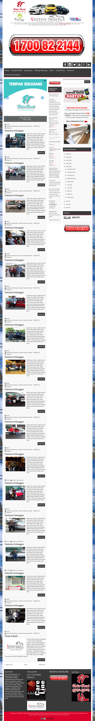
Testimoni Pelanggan (14, 131)
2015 (67, 207)
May (68, 191)
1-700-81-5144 (26, 120)
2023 (67, 157)
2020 (67, 160)
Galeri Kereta (60, 70)
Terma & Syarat (11, 636)
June (68, 188)
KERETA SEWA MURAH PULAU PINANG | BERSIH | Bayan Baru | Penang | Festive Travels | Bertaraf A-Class (46, 713)
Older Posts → (42, 664)
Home (25, 664)
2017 (67, 201)
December (70, 169)
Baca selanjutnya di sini (75, 121)
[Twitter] (74, 64)
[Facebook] (65, 64)
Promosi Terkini (16, 70)
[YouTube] (79, 64)
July (68, 184)
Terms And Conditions (12, 75)
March (69, 194)
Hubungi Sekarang (40, 70)
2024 (67, 154)
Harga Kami (28, 70)
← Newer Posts (8, 664)
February (69, 197)
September (70, 178)
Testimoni (70, 70)
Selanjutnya (41, 152)
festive (14, 480)
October (69, 175)
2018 (67, 166)
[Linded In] (89, 64)
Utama (7, 70)
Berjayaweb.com (83, 713)
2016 (67, 204)
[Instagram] (70, 64)
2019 (67, 163)
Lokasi (51, 70)
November (70, 172)
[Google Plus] (84, 64)
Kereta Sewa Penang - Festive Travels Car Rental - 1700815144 (23, 126)
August (69, 181)
